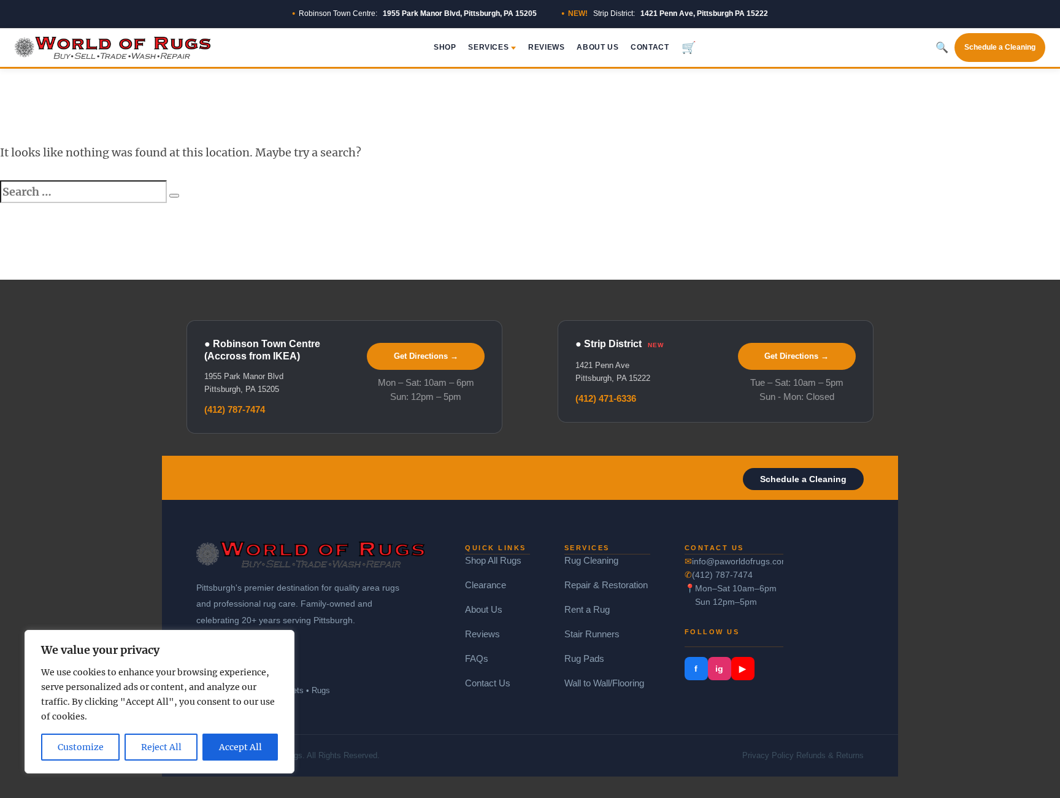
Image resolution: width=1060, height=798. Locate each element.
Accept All (240, 747)
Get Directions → (426, 356)
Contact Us (487, 683)
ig (719, 668)
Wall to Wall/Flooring (604, 683)
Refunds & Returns (830, 755)
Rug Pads (584, 658)
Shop (445, 47)
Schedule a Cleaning (999, 47)
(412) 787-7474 (234, 409)
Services (488, 47)
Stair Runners (592, 634)
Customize (81, 747)
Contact (650, 47)
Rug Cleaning (591, 560)
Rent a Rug (587, 609)
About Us (597, 47)
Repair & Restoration (606, 585)
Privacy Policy (768, 755)
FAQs (476, 658)
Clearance (485, 585)
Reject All (161, 747)
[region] (159, 701)
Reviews (546, 47)
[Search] (174, 196)
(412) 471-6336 (605, 398)
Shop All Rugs (493, 560)
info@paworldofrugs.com (738, 561)
